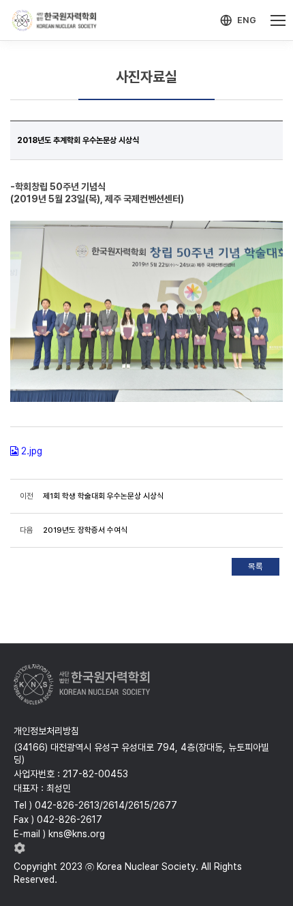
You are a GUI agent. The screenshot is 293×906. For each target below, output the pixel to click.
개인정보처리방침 (46, 730)
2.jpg (31, 451)
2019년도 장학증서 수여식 (85, 530)
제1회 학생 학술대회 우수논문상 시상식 (103, 496)
